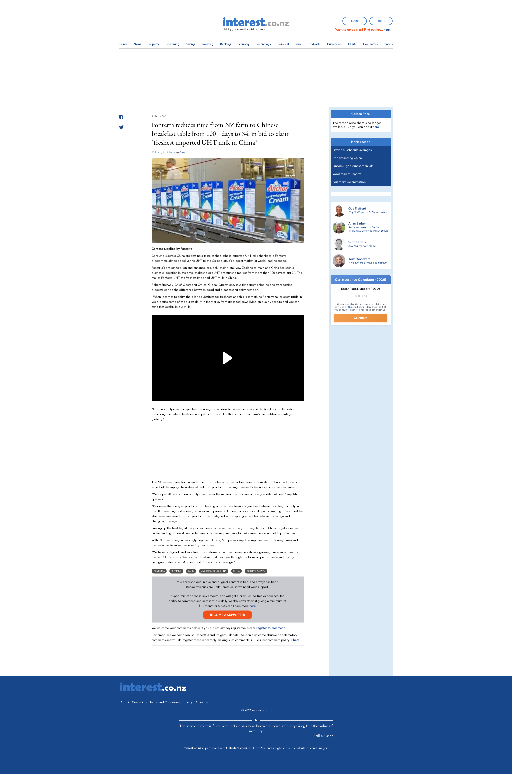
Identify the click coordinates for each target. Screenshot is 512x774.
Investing (207, 44)
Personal (283, 44)
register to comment (270, 628)
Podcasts (314, 44)
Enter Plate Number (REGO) (360, 288)
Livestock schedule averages (352, 150)
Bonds (388, 44)
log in (381, 21)
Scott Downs (357, 242)
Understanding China (213, 571)
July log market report (362, 246)
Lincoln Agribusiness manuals (353, 166)
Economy (243, 44)
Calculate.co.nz (237, 748)
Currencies (334, 44)
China (236, 571)
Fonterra (159, 571)
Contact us (139, 702)
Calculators (370, 44)
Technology (263, 44)
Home (123, 44)
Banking (225, 44)
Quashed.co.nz (356, 307)
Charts (352, 44)
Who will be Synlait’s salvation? (367, 263)
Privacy (187, 702)
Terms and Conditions (165, 702)
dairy (191, 571)
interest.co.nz (192, 748)
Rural (299, 44)
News (137, 44)
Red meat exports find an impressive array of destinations (368, 229)
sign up (354, 21)
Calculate (360, 318)
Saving (190, 44)
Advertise (202, 702)
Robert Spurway (256, 571)
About (124, 702)
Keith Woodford (359, 259)
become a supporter (227, 615)
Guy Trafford (357, 209)
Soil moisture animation (349, 182)
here (253, 606)
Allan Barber (357, 224)
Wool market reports (347, 174)
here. (387, 30)
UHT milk (176, 571)
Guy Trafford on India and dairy (367, 212)
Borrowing (172, 44)
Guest (182, 152)
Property (153, 44)
